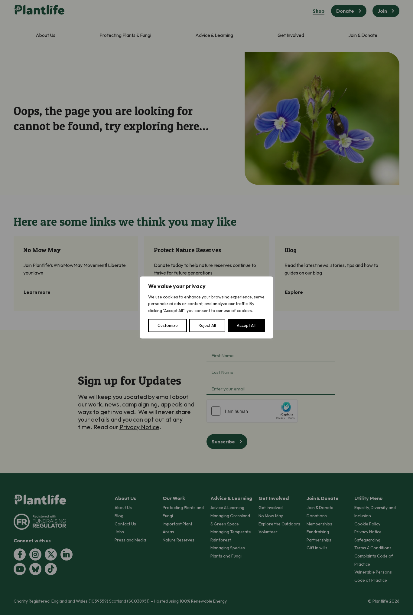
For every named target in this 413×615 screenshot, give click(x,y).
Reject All (207, 325)
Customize (168, 325)
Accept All (246, 325)
